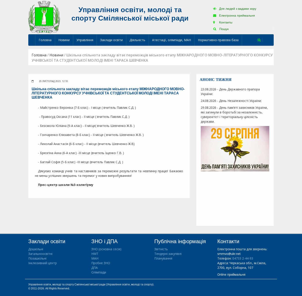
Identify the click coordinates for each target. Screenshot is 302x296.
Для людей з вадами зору (237, 8)
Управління (84, 40)
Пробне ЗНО (100, 263)
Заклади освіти (111, 40)
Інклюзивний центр (42, 263)
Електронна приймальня (236, 15)
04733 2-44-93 (242, 258)
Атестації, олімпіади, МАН (171, 40)
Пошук (223, 29)
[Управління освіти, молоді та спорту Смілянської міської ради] (44, 17)
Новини (64, 40)
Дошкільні (35, 249)
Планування (163, 258)
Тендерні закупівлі (168, 254)
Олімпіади (98, 272)
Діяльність (137, 40)
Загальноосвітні (40, 254)
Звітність (161, 249)
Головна (45, 40)
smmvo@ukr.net (229, 254)
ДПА (94, 267)
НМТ (94, 254)
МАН (94, 258)
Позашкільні (37, 258)
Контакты (225, 22)
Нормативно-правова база (218, 40)
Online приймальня (231, 274)
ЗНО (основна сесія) (106, 249)
